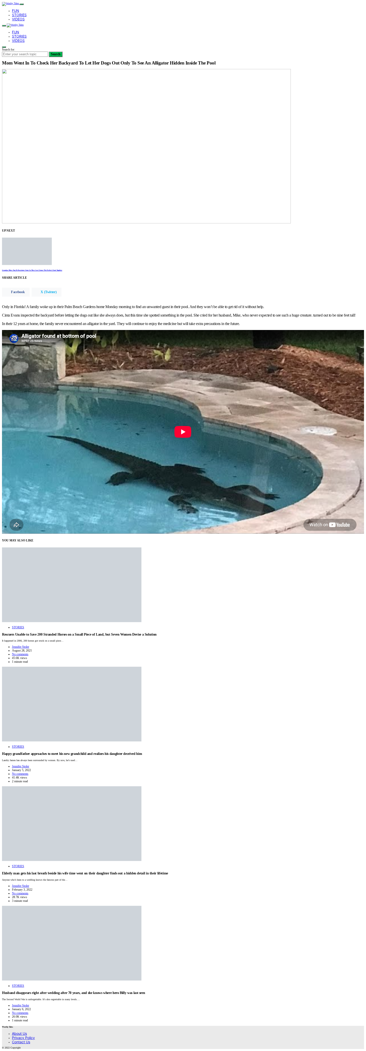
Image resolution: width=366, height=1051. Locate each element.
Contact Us (21, 1042)
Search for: (8, 49)
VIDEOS (18, 19)
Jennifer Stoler (20, 647)
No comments (20, 654)
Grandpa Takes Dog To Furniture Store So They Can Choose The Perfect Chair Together (32, 270)
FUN (15, 10)
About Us (19, 1033)
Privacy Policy (23, 1038)
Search (56, 54)
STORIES (19, 15)
